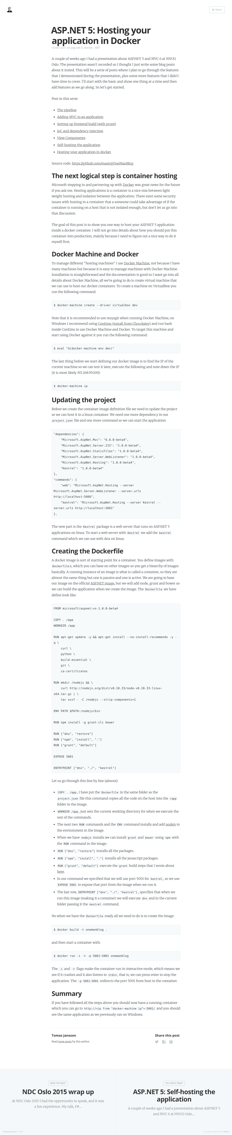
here (60, 872)
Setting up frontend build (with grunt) (86, 124)
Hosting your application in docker (84, 152)
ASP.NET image (102, 583)
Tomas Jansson (64, 1035)
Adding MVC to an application (80, 117)
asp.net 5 (77, 48)
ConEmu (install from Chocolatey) (124, 324)
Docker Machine (137, 263)
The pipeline (66, 110)
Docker (128, 185)
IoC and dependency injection (80, 131)
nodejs (170, 824)
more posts (65, 1041)
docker (88, 48)
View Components (71, 138)
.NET (97, 48)
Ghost (226, 1131)
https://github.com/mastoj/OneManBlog (102, 163)
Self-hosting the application (78, 145)
